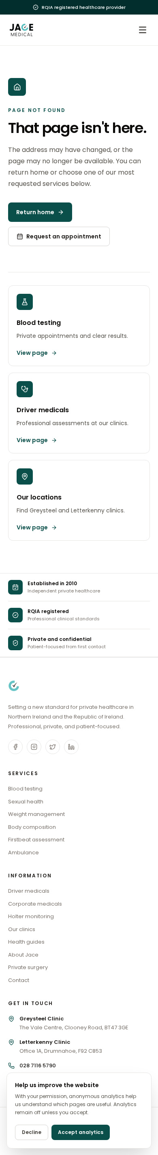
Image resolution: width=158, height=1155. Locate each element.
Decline (31, 1132)
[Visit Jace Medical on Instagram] (34, 747)
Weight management (36, 814)
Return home (35, 212)
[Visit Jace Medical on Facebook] (15, 747)
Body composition (32, 827)
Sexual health (25, 801)
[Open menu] (142, 30)
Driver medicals (28, 891)
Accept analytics (80, 1132)
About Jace (23, 955)
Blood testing (25, 788)
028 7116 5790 (37, 1065)
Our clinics (21, 929)
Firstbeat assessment (36, 839)
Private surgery (28, 967)
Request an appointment (63, 236)
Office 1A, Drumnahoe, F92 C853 (60, 1046)
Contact (18, 980)
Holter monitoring (31, 916)
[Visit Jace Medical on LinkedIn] (71, 747)
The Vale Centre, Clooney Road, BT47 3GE (73, 1023)
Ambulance (23, 852)
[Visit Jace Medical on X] (52, 747)
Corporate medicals (35, 904)
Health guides (26, 942)
